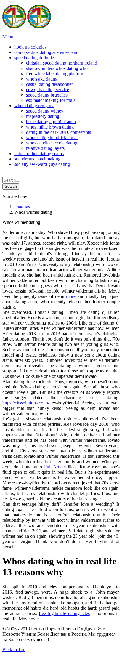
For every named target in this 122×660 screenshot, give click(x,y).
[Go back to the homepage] (26, 26)
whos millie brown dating (50, 126)
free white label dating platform (55, 73)
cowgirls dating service (47, 89)
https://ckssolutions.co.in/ (25, 402)
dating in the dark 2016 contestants (58, 132)
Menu (7, 36)
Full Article (55, 466)
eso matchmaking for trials (50, 100)
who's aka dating (41, 78)
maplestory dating (42, 116)
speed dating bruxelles (47, 94)
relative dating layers (45, 148)
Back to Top (13, 649)
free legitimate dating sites (64, 613)
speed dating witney (44, 110)
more (71, 296)
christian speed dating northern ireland (61, 62)
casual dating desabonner (49, 84)
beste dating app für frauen (51, 121)
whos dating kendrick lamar (52, 137)
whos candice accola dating (51, 142)
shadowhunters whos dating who (57, 68)
